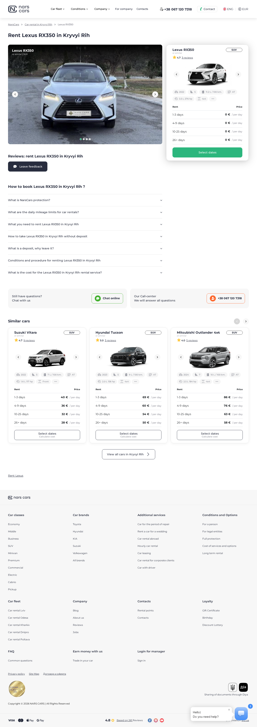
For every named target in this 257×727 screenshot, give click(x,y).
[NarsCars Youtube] (162, 720)
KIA (75, 538)
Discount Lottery (212, 624)
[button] (81, 139)
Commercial (15, 567)
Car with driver (146, 567)
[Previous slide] (15, 94)
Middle (12, 531)
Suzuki (77, 545)
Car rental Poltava (19, 639)
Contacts (142, 8)
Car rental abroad (148, 538)
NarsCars (13, 24)
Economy (14, 524)
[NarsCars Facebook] (150, 720)
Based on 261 (130, 720)
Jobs (76, 632)
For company (124, 8)
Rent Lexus (15, 475)
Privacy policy (16, 673)
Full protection (211, 538)
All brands (79, 560)
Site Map (34, 673)
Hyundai (78, 531)
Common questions (20, 660)
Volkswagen (80, 553)
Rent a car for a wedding (152, 531)
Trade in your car (83, 660)
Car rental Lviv (16, 610)
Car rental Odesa (18, 617)
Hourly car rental (148, 545)
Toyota (77, 524)
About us (78, 617)
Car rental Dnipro (18, 632)
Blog (76, 610)
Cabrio (12, 582)
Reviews (78, 624)
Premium (14, 560)
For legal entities (212, 531)
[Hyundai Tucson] (128, 357)
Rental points (146, 610)
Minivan (12, 553)
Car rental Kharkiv (19, 624)
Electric (12, 574)
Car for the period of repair (153, 524)
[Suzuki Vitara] (47, 357)
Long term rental (212, 553)
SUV (234, 49)
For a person (210, 524)
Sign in (142, 660)
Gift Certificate (211, 610)
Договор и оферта (54, 673)
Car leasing (144, 553)
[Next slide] (155, 94)
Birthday (207, 617)
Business (13, 538)
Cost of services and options (219, 545)
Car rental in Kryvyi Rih (38, 24)
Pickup (12, 589)
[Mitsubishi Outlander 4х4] (210, 357)
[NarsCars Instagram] (156, 720)
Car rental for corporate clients (156, 560)
